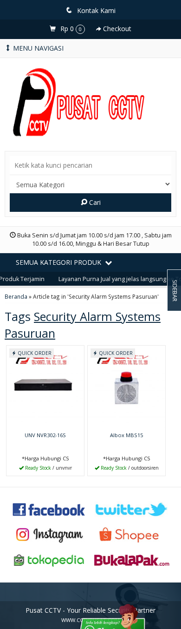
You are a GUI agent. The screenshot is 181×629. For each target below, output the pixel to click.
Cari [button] (94, 202)
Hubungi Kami (49, 468)
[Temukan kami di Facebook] (49, 508)
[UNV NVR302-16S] (45, 386)
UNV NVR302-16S (45, 435)
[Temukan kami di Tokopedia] (49, 559)
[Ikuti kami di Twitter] (131, 508)
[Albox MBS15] (126, 386)
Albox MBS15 (126, 435)
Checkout (116, 28)
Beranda (16, 296)
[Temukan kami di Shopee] (131, 534)
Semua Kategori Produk (59, 262)
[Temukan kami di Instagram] (49, 534)
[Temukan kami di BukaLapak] (131, 559)
